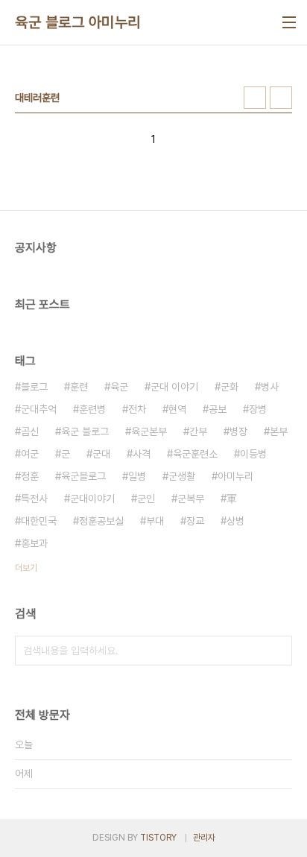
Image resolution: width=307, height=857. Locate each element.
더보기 (26, 568)
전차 (137, 409)
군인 (146, 499)
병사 (270, 387)
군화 (229, 387)
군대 (101, 454)
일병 (137, 476)
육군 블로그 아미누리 (78, 22)
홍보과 (34, 543)
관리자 (204, 837)
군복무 (190, 499)
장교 (195, 521)
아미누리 (235, 476)
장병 (258, 409)
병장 (238, 431)
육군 (119, 387)
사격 (142, 454)
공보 (218, 409)
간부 (198, 431)
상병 (235, 521)
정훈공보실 (101, 521)
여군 (30, 454)
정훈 (30, 476)
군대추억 (39, 409)
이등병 (253, 454)
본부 (279, 431)
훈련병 (92, 409)
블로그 (34, 387)
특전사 (34, 499)
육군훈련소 (195, 454)
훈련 (79, 387)
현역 (177, 409)
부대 (155, 521)
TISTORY (158, 837)
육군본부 (149, 431)
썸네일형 (255, 97)
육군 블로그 (85, 431)
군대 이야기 (174, 387)
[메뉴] (289, 22)
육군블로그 (83, 476)
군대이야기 (92, 499)
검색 (277, 650)
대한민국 (39, 521)
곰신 (30, 431)
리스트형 (281, 97)
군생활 (181, 476)
